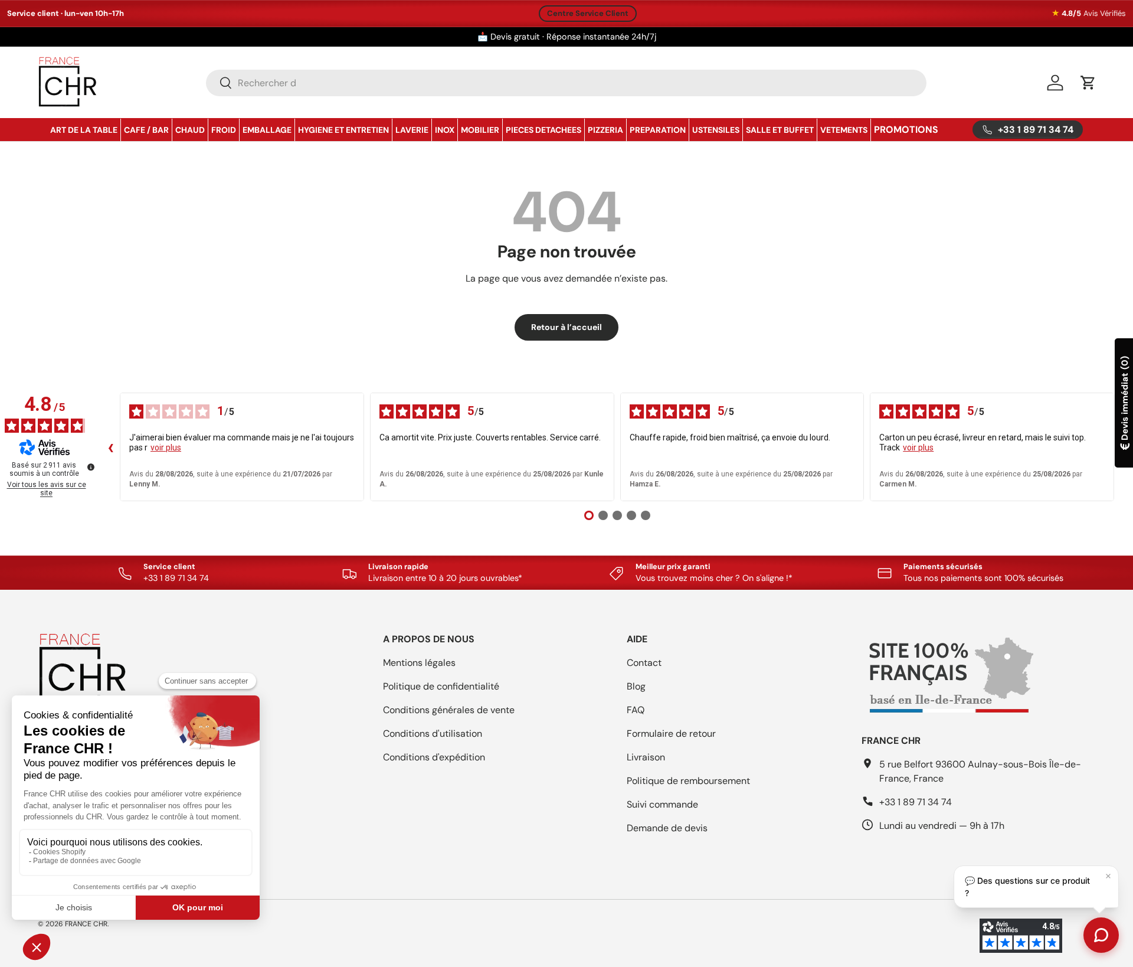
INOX (444, 130)
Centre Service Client (587, 13)
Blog (636, 686)
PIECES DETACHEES (543, 130)
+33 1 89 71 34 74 (915, 802)
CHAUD (190, 130)
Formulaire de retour (671, 733)
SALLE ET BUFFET (780, 130)
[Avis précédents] (110, 447)
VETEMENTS (843, 130)
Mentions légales (419, 662)
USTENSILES (715, 130)
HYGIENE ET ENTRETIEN (343, 130)
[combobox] (566, 83)
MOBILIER (480, 130)
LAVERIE (411, 130)
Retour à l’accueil (566, 327)
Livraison (646, 757)
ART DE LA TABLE (83, 130)
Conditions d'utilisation (432, 733)
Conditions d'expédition (434, 757)
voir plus (165, 447)
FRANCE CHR (86, 924)
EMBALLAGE (267, 130)
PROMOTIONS (906, 129)
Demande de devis (667, 828)
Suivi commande (662, 804)
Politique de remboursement (688, 781)
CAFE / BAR (146, 130)
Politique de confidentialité (441, 686)
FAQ (635, 710)
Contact (644, 662)
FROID (223, 130)
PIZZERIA (605, 130)
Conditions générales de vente (449, 710)
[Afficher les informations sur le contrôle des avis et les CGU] (91, 467)
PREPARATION (658, 130)
